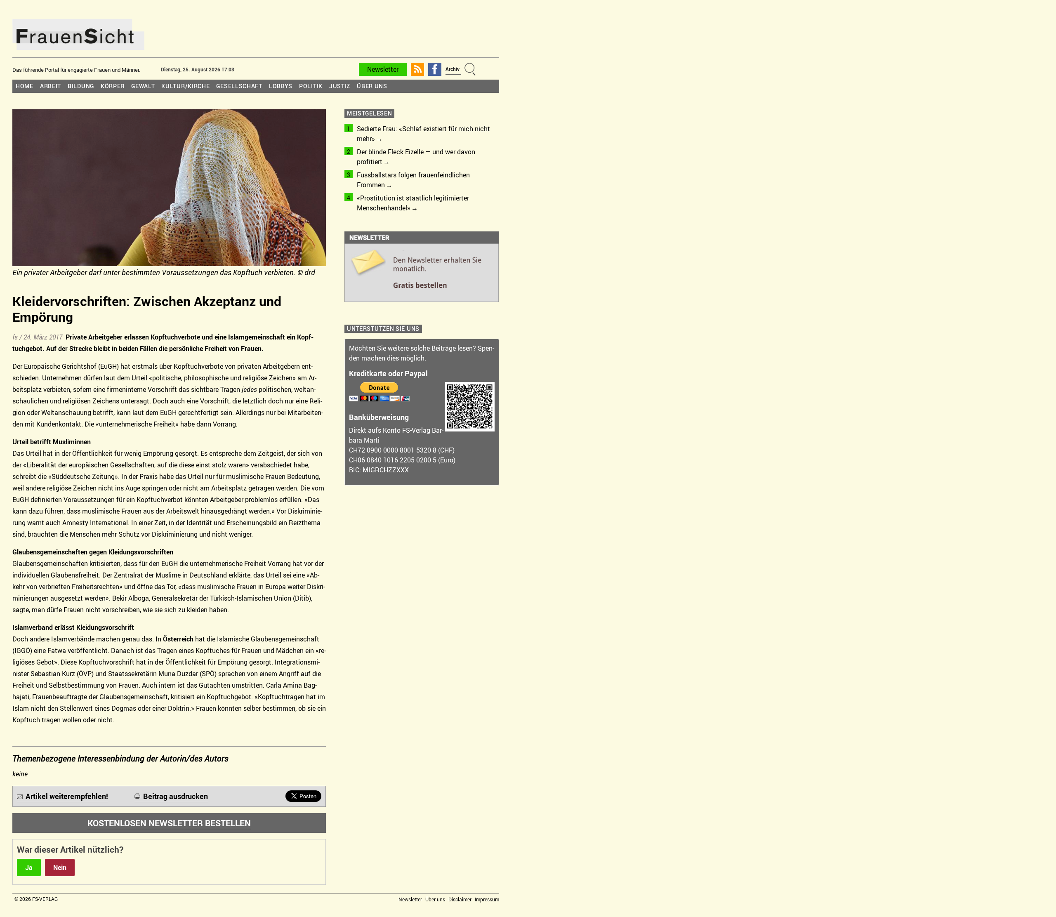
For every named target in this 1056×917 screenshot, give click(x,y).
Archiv (453, 69)
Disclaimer (459, 899)
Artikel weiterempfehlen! (67, 796)
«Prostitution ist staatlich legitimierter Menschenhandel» (413, 202)
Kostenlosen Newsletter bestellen (169, 823)
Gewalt (143, 86)
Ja (29, 867)
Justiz (339, 86)
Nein (59, 867)
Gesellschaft (239, 86)
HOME (24, 86)
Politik (311, 86)
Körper (113, 86)
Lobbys (280, 86)
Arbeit (50, 86)
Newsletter (382, 69)
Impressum (487, 899)
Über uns (372, 86)
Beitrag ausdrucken (175, 796)
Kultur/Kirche (185, 86)
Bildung (81, 86)
